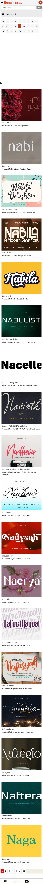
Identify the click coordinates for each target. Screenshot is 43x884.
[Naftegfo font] (22, 754)
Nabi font (5, 166)
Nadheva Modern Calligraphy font (16, 469)
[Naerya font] (22, 581)
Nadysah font (7, 556)
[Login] (40, 3)
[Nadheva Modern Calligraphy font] (22, 451)
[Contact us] (27, 881)
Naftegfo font (7, 772)
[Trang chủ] (5, 881)
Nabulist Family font (10, 339)
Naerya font (7, 599)
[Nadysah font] (22, 538)
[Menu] (16, 881)
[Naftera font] (22, 798)
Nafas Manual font (9, 642)
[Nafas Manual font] (22, 624)
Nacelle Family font (10, 383)
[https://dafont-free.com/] (3, 14)
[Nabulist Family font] (22, 321)
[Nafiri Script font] (22, 711)
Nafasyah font (8, 686)
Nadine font (6, 512)
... (19, 871)
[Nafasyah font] (22, 668)
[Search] (39, 7)
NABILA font (7, 253)
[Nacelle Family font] (22, 364)
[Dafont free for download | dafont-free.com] (13, 3)
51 (24, 871)
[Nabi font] (22, 148)
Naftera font (7, 816)
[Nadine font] (22, 494)
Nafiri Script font (8, 729)
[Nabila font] (22, 278)
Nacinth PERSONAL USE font (14, 426)
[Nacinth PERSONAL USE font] (22, 408)
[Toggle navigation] (2, 2)
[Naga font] (22, 841)
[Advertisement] (21, 57)
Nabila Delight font (9, 209)
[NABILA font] (22, 234)
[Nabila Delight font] (22, 191)
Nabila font (6, 296)
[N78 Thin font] (22, 105)
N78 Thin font (7, 123)
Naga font (6, 859)
